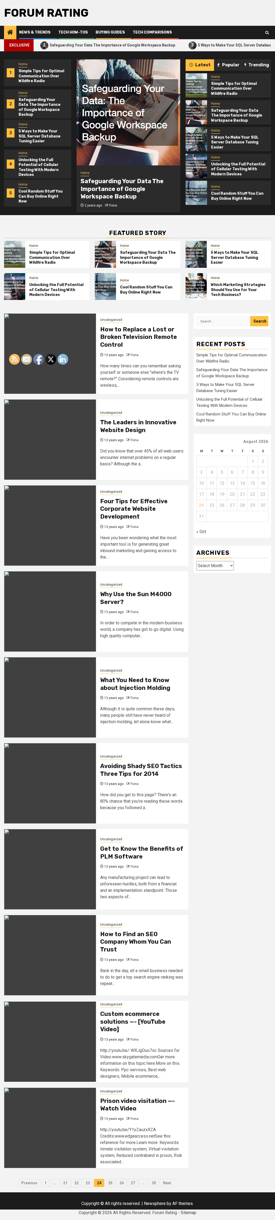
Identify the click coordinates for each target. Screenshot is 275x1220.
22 (76, 1183)
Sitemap (188, 1212)
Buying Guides (110, 32)
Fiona (113, 205)
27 (133, 1183)
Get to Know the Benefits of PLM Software (141, 852)
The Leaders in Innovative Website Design (138, 426)
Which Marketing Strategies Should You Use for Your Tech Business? (238, 290)
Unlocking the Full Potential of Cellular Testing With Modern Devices (39, 167)
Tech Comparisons (152, 32)
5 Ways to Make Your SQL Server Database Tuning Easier (39, 136)
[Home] (10, 33)
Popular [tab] (230, 64)
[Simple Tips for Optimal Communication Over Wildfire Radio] (196, 85)
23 (88, 1183)
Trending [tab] (258, 64)
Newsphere (155, 1203)
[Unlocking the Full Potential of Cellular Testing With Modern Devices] (196, 166)
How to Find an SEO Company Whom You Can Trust (135, 942)
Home (23, 64)
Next (167, 1183)
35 (154, 1183)
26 (122, 1183)
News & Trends (34, 32)
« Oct (201, 531)
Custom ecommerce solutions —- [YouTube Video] (132, 1021)
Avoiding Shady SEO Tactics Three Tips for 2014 (141, 769)
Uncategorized (111, 320)
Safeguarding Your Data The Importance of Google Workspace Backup (90, 45)
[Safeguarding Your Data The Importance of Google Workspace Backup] (128, 112)
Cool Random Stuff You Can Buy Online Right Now (41, 196)
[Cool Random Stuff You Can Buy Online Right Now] (196, 193)
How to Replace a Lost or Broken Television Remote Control (138, 337)
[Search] (267, 32)
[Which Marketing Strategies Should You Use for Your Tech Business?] (196, 286)
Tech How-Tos (73, 32)
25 (110, 1183)
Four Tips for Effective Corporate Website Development (134, 509)
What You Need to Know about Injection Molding (135, 684)
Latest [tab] (202, 64)
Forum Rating (46, 13)
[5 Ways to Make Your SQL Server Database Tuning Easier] (196, 139)
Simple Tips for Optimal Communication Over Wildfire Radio (41, 76)
